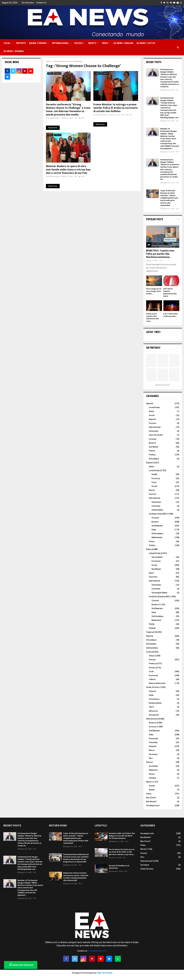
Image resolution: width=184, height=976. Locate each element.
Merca (152, 750)
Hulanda (152, 746)
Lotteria (152, 679)
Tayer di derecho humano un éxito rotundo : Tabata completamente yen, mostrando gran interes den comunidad (169, 198)
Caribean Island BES (158, 514)
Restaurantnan (155, 703)
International (154, 498)
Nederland (156, 620)
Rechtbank (156, 569)
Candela (152, 778)
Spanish (149, 403)
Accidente (153, 766)
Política (152, 455)
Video (105, 43)
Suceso (78, 43)
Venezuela (153, 431)
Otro (151, 758)
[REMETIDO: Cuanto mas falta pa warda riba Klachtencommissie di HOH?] (162, 237)
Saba (154, 530)
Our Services (28, 2)
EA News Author (54, 118)
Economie (156, 561)
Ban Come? (151, 798)
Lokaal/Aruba (155, 553)
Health (154, 474)
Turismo (152, 423)
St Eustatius (154, 459)
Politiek (152, 628)
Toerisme (153, 577)
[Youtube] (101, 959)
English (149, 463)
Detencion (153, 770)
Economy (156, 478)
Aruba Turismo (37, 43)
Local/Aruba (154, 407)
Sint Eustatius (157, 533)
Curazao (152, 439)
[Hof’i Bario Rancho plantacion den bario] (171, 280)
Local (7, 43)
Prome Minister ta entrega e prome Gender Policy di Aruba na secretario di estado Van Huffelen (115, 108)
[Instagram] (83, 959)
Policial (152, 660)
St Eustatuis (151, 640)
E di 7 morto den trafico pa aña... (170, 315)
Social (152, 415)
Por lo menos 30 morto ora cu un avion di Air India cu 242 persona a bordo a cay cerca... (121, 852)
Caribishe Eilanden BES (159, 596)
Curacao (155, 518)
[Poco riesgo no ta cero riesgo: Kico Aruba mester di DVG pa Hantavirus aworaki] (154, 280)
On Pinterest (153, 347)
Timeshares (154, 699)
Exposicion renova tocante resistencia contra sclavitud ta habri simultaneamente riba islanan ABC (75, 876)
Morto (92, 43)
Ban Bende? (151, 801)
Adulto (152, 790)
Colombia (156, 506)
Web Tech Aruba (104, 973)
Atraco (152, 774)
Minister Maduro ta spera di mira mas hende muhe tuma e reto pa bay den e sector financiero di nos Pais (68, 169)
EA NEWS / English (123, 43)
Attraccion (153, 711)
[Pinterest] (92, 959)
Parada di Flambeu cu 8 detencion (119, 867)
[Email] (109, 959)
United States (157, 510)
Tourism (152, 494)
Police (152, 541)
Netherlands (157, 537)
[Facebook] (66, 959)
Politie (152, 624)
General (152, 691)
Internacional (60, 43)
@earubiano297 (162, 385)
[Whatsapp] (118, 959)
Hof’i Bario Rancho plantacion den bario (170, 292)
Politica (50, 73)
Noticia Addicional (157, 683)
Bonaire (152, 443)
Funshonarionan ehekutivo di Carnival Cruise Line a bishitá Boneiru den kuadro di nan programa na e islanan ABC (76, 858)
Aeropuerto (154, 715)
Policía (152, 451)
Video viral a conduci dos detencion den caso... (152, 317)
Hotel (151, 695)
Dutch (148, 549)
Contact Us (41, 2)
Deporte (21, 43)
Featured (58, 73)
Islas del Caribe (156, 435)
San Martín (153, 447)
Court (154, 482)
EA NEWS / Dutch (146, 43)
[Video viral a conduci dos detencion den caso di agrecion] (154, 305)
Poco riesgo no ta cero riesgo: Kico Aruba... (153, 291)
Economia (153, 675)
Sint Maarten (157, 526)
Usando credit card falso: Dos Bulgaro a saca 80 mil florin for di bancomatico (122, 836)
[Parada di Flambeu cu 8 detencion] (101, 868)
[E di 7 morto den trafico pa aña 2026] (171, 305)
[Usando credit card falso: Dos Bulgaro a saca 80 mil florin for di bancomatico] (101, 836)
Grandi (152, 786)
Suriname (153, 754)
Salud (151, 411)
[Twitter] (75, 959)
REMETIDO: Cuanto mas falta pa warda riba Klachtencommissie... (160, 253)
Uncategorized (152, 805)
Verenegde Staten (159, 593)
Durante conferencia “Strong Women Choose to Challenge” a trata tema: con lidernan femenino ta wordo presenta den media (68, 109)
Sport (151, 573)
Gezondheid (157, 557)
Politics (152, 545)
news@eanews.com (97, 951)
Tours (151, 707)
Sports (152, 490)
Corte (151, 671)
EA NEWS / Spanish (14, 51)
